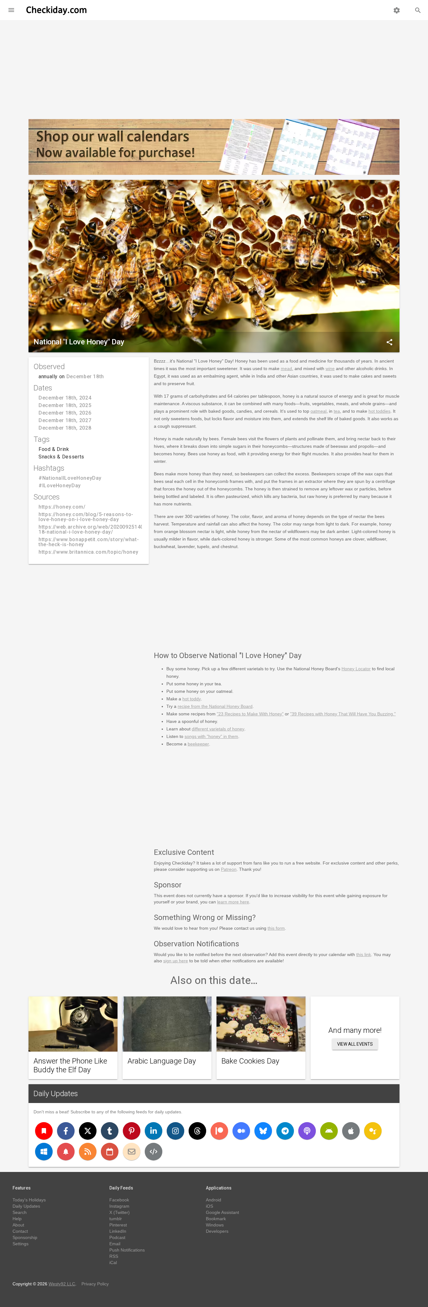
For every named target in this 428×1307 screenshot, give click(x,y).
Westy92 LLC (62, 1283)
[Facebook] (66, 1131)
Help (17, 1218)
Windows (215, 1224)
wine (330, 368)
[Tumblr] (109, 1131)
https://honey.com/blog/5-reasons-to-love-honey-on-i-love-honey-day (86, 516)
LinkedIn (117, 1231)
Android (213, 1199)
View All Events (355, 1044)
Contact (20, 1231)
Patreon (229, 869)
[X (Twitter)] (88, 1131)
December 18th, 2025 (65, 405)
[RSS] (88, 1151)
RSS (113, 1256)
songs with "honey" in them (211, 736)
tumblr (115, 1218)
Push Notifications (127, 1249)
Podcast (117, 1237)
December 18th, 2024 (65, 398)
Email (114, 1243)
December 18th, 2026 (65, 413)
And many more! (355, 1030)
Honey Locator (356, 668)
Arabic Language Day (162, 1061)
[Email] (131, 1151)
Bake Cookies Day (250, 1061)
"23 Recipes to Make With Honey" (250, 713)
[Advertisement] (214, 67)
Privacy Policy (95, 1283)
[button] (11, 10)
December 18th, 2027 (65, 420)
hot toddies (379, 411)
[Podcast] (307, 1131)
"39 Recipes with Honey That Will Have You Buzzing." (343, 713)
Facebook (119, 1199)
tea (337, 411)
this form (276, 928)
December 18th (85, 376)
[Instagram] (175, 1131)
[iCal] (109, 1151)
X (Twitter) (119, 1212)
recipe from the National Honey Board (215, 706)
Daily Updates (56, 1093)
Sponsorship (25, 1237)
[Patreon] (219, 1131)
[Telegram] (285, 1131)
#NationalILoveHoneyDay (70, 478)
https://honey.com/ (62, 507)
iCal (113, 1262)
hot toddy (191, 698)
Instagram (119, 1206)
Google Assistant (222, 1212)
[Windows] (44, 1151)
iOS (209, 1206)
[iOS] (351, 1131)
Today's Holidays (29, 1199)
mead (286, 368)
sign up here (175, 960)
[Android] (329, 1131)
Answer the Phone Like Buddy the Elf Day (70, 1065)
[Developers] (153, 1151)
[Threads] (197, 1131)
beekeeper (198, 743)
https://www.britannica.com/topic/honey (88, 552)
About (18, 1224)
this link (363, 954)
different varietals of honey (218, 728)
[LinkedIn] (153, 1131)
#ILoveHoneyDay (60, 486)
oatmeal (318, 411)
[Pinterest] (131, 1131)
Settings (21, 1243)
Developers (217, 1231)
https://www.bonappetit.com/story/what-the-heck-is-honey (89, 541)
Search (20, 1212)
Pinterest (118, 1224)
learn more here (233, 901)
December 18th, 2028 (65, 428)
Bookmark (216, 1218)
